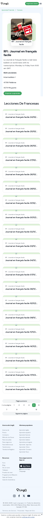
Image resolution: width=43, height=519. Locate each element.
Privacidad (21, 511)
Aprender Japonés (25, 445)
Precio (4, 432)
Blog (3, 465)
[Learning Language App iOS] (25, 466)
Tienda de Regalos (8, 449)
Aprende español (24, 432)
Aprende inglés (24, 430)
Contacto (5, 435)
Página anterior (21, 401)
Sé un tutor (6, 468)
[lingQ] (4, 3)
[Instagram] (14, 495)
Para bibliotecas (7, 445)
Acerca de (5, 430)
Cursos (19, 10)
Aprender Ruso (24, 452)
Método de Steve (8, 437)
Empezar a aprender (12, 93)
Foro (3, 463)
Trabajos (5, 470)
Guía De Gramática (8, 480)
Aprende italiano (24, 440)
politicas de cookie (28, 517)
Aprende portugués (25, 442)
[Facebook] (19, 495)
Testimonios (6, 447)
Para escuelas (6, 440)
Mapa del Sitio (30, 511)
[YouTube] (28, 495)
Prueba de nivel (7, 472)
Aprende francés (24, 435)
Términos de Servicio (9, 511)
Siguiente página (22, 414)
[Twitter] (24, 495)
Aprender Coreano (25, 449)
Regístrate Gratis (32, 3)
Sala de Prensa (7, 477)
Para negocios (7, 442)
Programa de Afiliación (9, 475)
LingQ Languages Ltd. (20, 503)
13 (36, 409)
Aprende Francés (8, 10)
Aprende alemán (24, 437)
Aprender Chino (24, 447)
